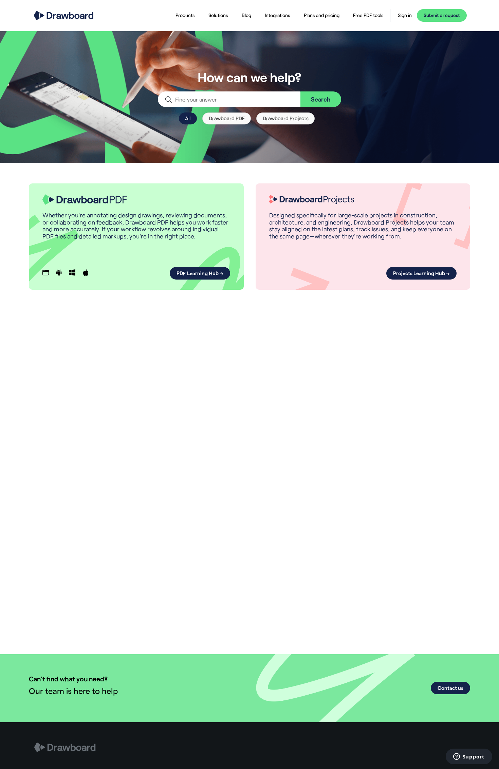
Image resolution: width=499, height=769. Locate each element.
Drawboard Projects (286, 118)
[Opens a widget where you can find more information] (468, 757)
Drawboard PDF (227, 118)
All (187, 118)
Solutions (218, 15)
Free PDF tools (368, 15)
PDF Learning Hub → (200, 273)
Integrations (277, 15)
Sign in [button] (405, 15)
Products (185, 15)
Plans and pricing (321, 15)
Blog (246, 15)
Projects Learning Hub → (421, 273)
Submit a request (442, 15)
